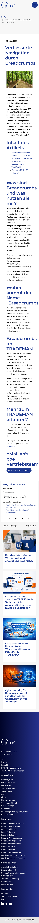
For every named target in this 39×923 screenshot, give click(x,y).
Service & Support (8, 870)
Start (3, 759)
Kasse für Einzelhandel (10, 826)
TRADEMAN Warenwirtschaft (14, 497)
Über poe (5, 762)
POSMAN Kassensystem (11, 768)
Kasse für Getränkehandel (11, 838)
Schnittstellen (7, 875)
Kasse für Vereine (8, 849)
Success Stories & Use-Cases (13, 873)
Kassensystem (7, 779)
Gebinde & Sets (7, 814)
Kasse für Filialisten (9, 829)
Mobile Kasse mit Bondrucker (13, 855)
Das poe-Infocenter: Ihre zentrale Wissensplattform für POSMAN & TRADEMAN (18, 649)
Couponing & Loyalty (9, 803)
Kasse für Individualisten (11, 852)
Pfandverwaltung (8, 800)
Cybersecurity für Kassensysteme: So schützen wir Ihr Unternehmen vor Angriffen (16, 696)
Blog (3, 17)
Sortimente (6, 808)
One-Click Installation (10, 867)
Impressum (16, 919)
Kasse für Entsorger (9, 835)
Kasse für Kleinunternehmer (12, 823)
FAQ (3, 899)
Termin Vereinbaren (9, 896)
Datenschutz (28, 919)
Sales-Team (11, 446)
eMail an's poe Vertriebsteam (19, 470)
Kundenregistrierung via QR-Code (14, 811)
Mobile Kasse (6, 785)
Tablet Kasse (6, 791)
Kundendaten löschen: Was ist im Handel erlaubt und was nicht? (19, 558)
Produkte (5, 765)
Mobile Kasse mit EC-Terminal (13, 858)
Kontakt (4, 893)
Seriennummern (8, 806)
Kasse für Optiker (8, 846)
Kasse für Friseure (8, 832)
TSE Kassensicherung (10, 878)
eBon (3, 797)
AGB (7, 919)
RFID (3, 794)
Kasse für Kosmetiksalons (11, 843)
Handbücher (6, 881)
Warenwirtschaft (8, 782)
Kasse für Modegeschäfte (11, 841)
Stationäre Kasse (8, 788)
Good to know (9, 492)
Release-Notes (7, 884)
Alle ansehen (31, 526)
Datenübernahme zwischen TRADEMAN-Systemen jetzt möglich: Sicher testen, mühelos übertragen (19, 602)
